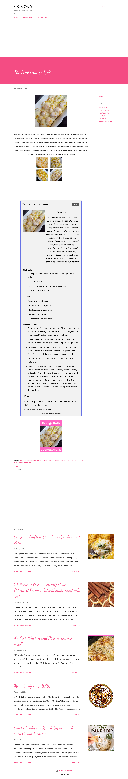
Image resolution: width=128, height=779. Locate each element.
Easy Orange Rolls (104, 110)
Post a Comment (27, 571)
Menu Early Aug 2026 (32, 685)
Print (75, 204)
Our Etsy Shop (42, 17)
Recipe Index (27, 17)
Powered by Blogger (65, 771)
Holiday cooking (104, 113)
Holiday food (103, 116)
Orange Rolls (103, 118)
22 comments (25, 625)
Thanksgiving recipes (105, 121)
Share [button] (101, 96)
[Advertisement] (64, 38)
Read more (76, 571)
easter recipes (103, 107)
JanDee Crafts (23, 6)
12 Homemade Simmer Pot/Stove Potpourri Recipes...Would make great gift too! (47, 590)
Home (16, 17)
